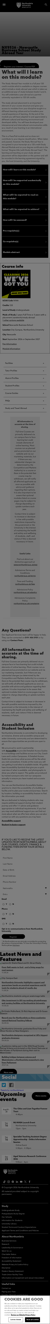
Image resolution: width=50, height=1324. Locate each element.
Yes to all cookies (32, 1319)
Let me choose (15, 1319)
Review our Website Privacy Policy (23, 1315)
